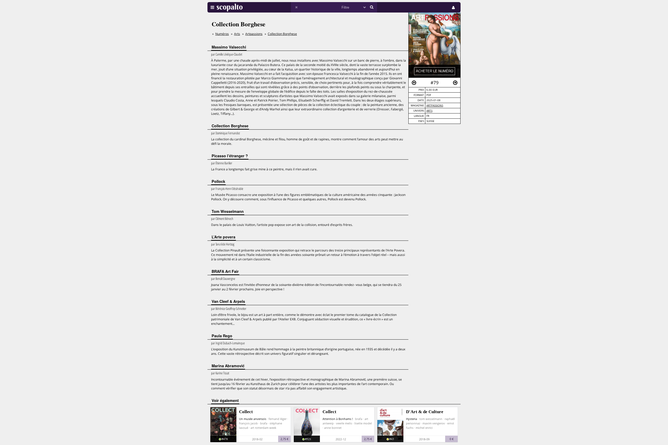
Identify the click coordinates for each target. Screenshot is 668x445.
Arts (429, 110)
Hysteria (411, 419)
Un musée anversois (252, 419)
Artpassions (434, 105)
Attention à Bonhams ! (338, 419)
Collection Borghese (282, 34)
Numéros (222, 34)
